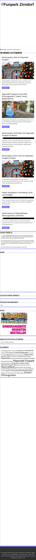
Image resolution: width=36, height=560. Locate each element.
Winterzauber (20, 373)
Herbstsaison (21, 355)
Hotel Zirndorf (7, 356)
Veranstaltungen (22, 370)
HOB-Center (28, 355)
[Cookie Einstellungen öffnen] (3, 557)
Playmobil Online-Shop (20, 367)
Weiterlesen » (5, 87)
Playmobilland (7, 367)
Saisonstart (13, 369)
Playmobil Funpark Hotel (7, 363)
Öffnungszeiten (8, 375)
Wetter (30, 370)
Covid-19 (3, 353)
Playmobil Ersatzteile (29, 358)
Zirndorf (28, 372)
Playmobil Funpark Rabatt (21, 363)
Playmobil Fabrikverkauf (7, 361)
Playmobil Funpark (23, 360)
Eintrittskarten (10, 353)
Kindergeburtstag (15, 356)
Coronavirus (28, 351)
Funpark (8, 355)
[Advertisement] (18, 26)
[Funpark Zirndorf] (18, 4)
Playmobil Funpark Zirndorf (23, 365)
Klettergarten (22, 356)
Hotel (2, 356)
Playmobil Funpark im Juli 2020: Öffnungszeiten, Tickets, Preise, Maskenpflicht (14, 96)
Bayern (9, 350)
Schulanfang (25, 369)
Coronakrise (20, 350)
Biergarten (13, 350)
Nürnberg (28, 356)
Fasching (3, 355)
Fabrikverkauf (31, 353)
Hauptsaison (14, 355)
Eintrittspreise (21, 353)
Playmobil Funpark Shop (9, 365)
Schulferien (31, 369)
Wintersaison (4, 373)
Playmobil (5, 358)
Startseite (3, 49)
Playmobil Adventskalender (16, 358)
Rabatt (9, 369)
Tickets (2, 370)
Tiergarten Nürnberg (10, 370)
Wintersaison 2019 (12, 373)
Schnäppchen (20, 369)
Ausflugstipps (4, 350)
